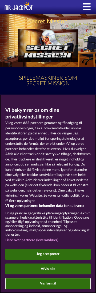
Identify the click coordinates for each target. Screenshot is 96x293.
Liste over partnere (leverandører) (31, 240)
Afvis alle (48, 269)
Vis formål (48, 283)
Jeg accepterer (48, 254)
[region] (48, 194)
